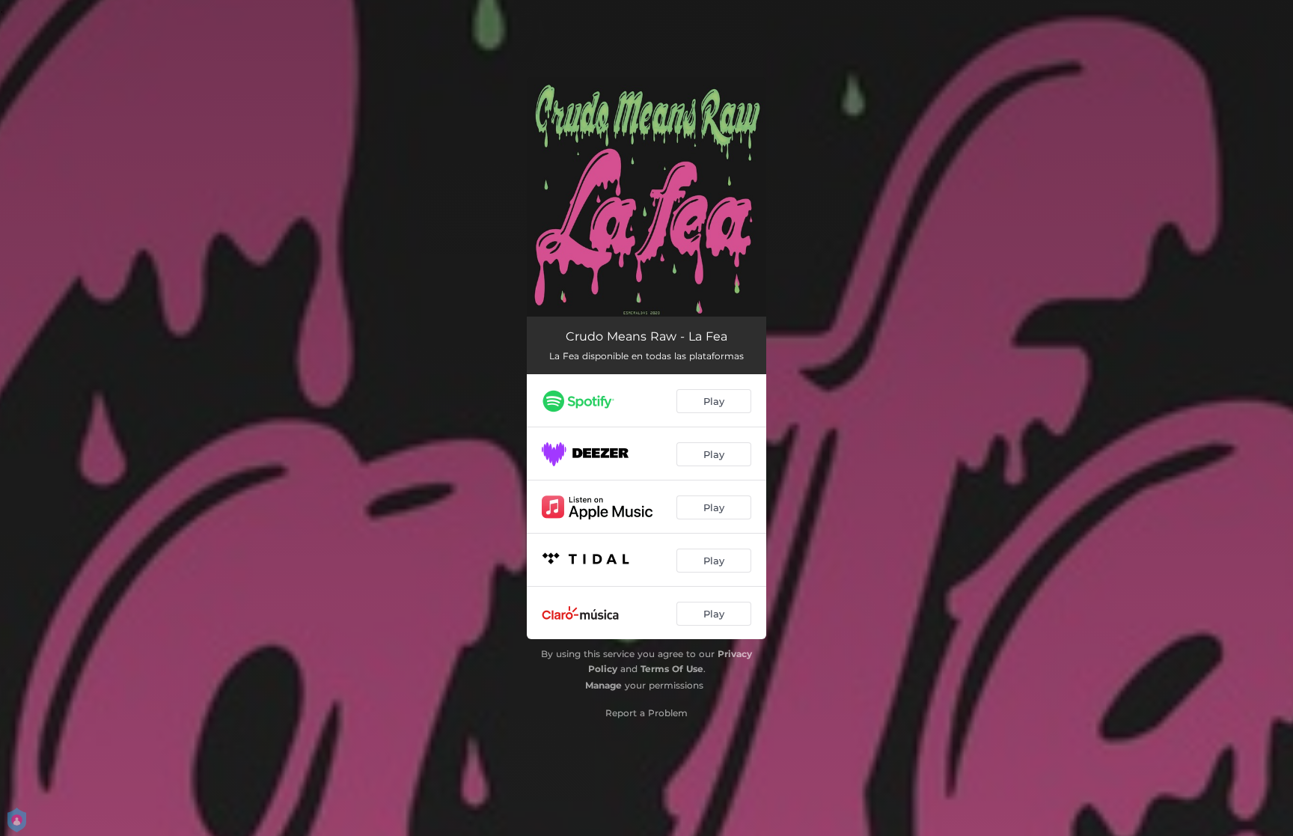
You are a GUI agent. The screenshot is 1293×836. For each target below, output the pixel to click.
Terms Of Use (672, 668)
